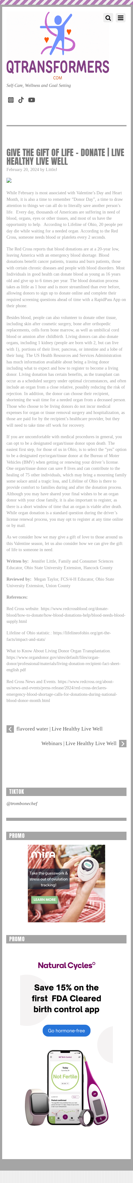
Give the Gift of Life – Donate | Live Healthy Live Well (65, 157)
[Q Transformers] (57, 73)
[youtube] (31, 98)
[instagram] (10, 98)
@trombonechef (21, 803)
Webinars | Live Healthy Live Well (79, 743)
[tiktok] (21, 98)
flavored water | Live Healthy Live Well (59, 729)
